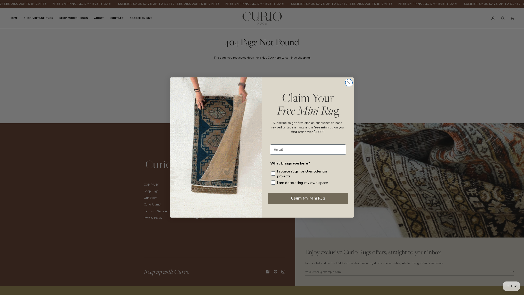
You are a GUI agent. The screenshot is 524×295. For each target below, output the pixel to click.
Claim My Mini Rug (308, 198)
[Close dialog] (348, 82)
